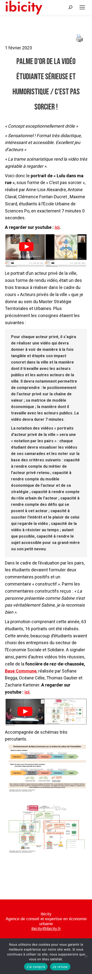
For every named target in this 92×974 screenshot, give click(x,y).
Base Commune (21, 671)
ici (57, 227)
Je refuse (60, 967)
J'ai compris (35, 967)
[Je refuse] (85, 956)
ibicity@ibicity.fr (46, 928)
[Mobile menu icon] (82, 7)
